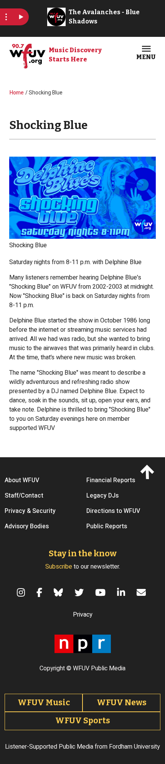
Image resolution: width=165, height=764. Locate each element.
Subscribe (58, 566)
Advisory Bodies (27, 526)
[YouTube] (101, 592)
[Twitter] (80, 592)
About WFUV (22, 480)
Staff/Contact (24, 495)
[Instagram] (22, 592)
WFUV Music (44, 703)
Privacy (82, 614)
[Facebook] (40, 592)
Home (17, 93)
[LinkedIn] (122, 592)
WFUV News (122, 703)
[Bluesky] (59, 592)
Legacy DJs (102, 495)
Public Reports (106, 526)
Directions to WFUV (113, 511)
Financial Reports (110, 480)
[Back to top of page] (148, 471)
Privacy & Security (30, 511)
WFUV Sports (82, 721)
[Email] (142, 592)
